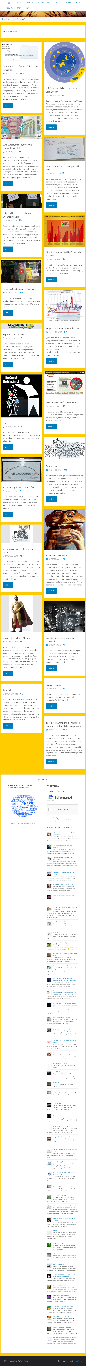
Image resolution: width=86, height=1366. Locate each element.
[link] (34, 8)
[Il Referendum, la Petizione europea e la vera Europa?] (64, 62)
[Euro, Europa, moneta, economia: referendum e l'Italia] (21, 127)
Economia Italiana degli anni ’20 (62, 1327)
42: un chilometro (57, 1103)
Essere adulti (56, 932)
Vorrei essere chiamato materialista (63, 1306)
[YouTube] (43, 779)
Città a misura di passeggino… (61, 1053)
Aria (54, 1253)
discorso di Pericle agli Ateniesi (16, 637)
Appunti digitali (57, 1091)
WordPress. (78, 1361)
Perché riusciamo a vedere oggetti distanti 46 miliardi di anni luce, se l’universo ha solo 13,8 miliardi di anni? (65, 1005)
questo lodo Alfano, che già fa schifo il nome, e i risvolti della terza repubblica (63, 724)
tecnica (67, 818)
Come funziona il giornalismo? (61, 1017)
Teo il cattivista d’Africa (59, 1285)
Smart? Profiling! (57, 1072)
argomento (56, 1230)
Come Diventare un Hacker (60, 922)
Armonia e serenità (58, 1243)
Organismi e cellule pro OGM (61, 1316)
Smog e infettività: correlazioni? (61, 1137)
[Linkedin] (39, 779)
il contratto (7, 690)
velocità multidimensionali (60, 1195)
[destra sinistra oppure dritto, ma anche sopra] (21, 534)
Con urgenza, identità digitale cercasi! (63, 943)
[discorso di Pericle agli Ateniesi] (21, 613)
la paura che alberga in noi (60, 1264)
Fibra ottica (56, 1082)
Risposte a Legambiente (14, 334)
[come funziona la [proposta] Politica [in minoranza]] (21, 51)
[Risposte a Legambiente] (21, 326)
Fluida (69, 1361)
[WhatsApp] (47, 779)
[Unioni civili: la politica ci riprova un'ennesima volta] (21, 201)
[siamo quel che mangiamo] (64, 529)
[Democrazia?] (64, 449)
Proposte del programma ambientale (62, 328)
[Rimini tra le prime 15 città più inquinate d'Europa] (64, 231)
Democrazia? (51, 466)
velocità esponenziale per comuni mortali (64, 1337)
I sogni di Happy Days (59, 1162)
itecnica (29, 823)
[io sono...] (21, 395)
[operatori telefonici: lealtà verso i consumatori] (64, 616)
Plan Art (54, 820)
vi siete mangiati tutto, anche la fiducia (20, 487)
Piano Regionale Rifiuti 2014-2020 (61, 402)
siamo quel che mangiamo (58, 555)
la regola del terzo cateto (59, 1063)
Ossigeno (55, 1185)
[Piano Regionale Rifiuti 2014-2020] (64, 384)
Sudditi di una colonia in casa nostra (63, 884)
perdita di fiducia (53, 684)
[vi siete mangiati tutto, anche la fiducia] (21, 469)
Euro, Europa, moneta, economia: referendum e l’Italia (18, 146)
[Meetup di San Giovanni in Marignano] (21, 271)
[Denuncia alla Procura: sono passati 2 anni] (64, 149)
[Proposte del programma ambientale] (64, 306)
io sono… (6, 422)
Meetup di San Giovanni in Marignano (19, 288)
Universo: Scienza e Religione (61, 1295)
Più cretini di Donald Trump (60, 1126)
